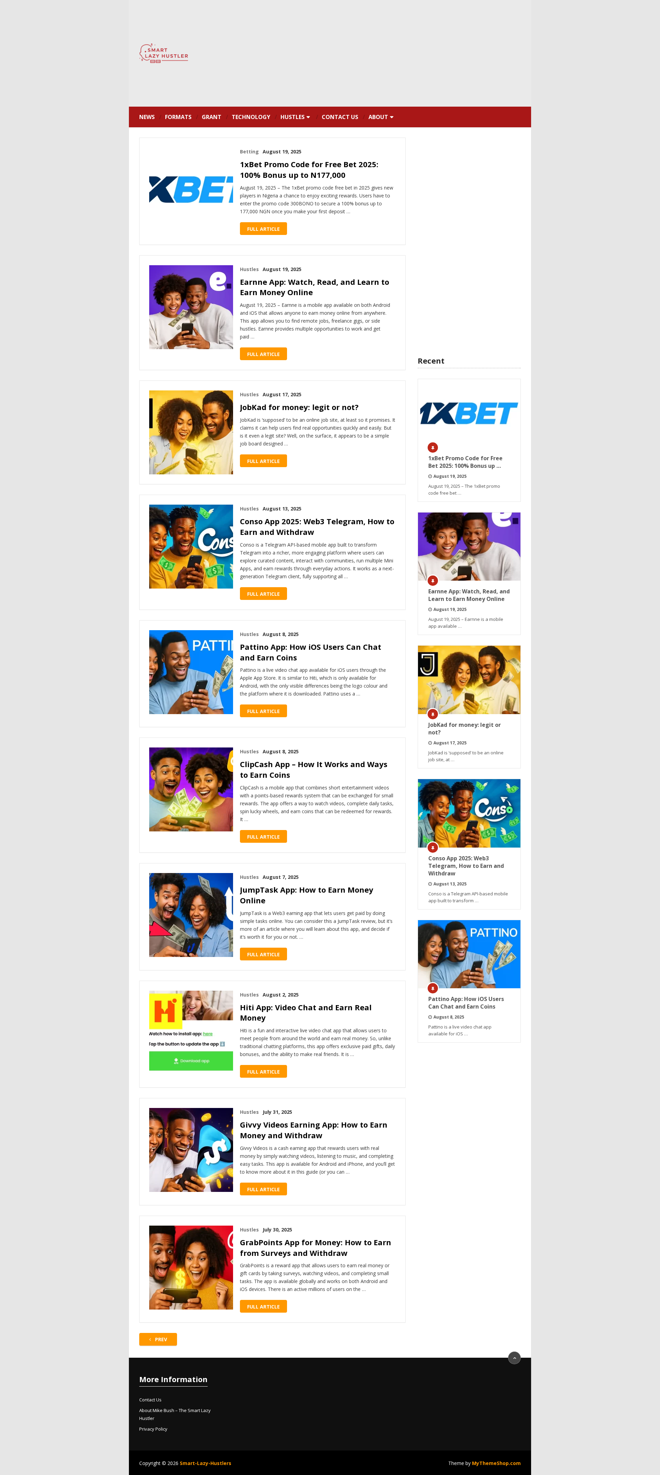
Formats (178, 117)
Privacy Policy (153, 1429)
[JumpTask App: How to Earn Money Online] (191, 915)
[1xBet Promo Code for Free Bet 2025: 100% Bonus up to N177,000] (191, 190)
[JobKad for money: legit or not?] (191, 432)
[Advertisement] (393, 53)
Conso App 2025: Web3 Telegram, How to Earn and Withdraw (317, 526)
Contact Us (340, 117)
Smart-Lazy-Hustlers (205, 1463)
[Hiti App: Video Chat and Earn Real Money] (191, 1033)
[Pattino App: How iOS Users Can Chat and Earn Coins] (191, 672)
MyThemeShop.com (496, 1463)
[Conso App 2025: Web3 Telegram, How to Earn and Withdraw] (191, 547)
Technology (251, 117)
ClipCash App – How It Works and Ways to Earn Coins (313, 769)
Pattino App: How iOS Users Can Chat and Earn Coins (310, 652)
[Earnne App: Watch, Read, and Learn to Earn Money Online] (191, 307)
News (147, 117)
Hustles (292, 117)
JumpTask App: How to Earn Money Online (306, 894)
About (378, 117)
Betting (249, 151)
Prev (160, 1339)
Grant (211, 117)
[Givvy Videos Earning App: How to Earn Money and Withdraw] (191, 1150)
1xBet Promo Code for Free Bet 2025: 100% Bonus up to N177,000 (309, 169)
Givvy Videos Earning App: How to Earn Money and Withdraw (313, 1129)
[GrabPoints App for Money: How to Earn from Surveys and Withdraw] (191, 1268)
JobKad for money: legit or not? (299, 407)
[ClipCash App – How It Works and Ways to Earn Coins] (191, 789)
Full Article (263, 229)
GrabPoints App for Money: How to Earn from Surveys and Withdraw (315, 1247)
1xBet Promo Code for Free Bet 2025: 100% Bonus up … (465, 462)
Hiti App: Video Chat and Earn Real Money (306, 1012)
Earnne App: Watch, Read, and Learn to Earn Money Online (314, 287)
